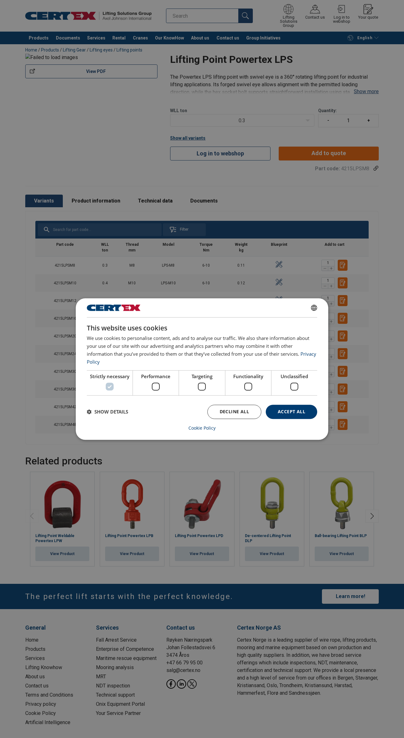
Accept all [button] (291, 411)
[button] (107, 411)
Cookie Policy (202, 428)
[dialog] (202, 369)
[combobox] (314, 308)
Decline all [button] (234, 411)
